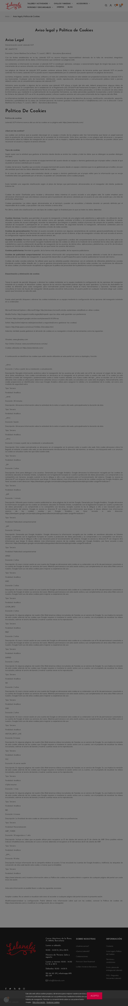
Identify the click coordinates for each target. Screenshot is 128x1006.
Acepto (95, 996)
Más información (39, 1002)
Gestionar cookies (53, 1002)
